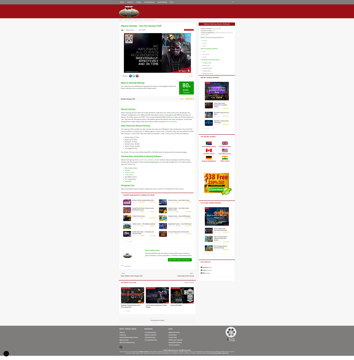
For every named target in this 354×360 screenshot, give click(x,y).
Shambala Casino (207, 68)
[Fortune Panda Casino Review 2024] (163, 234)
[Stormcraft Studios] (182, 295)
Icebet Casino (206, 65)
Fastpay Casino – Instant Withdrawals (179, 216)
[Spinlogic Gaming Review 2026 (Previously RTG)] (132, 295)
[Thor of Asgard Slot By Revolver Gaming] (209, 248)
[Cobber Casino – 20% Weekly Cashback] (127, 226)
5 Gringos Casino (207, 63)
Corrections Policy (150, 337)
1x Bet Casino (129, 175)
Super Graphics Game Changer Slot (131, 276)
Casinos (129, 2)
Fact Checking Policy (151, 340)
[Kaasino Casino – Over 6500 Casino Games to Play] (163, 210)
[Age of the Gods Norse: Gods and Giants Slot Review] (209, 239)
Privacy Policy (173, 337)
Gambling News (149, 2)
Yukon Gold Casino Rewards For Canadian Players (220, 105)
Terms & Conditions (174, 345)
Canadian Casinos (208, 154)
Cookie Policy (172, 335)
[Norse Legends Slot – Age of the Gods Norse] (209, 231)
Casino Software (189, 29)
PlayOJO (127, 170)
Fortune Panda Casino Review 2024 (178, 232)
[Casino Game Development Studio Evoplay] (157, 295)
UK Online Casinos (225, 146)
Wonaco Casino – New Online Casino (179, 200)
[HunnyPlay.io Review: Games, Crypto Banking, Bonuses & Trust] (127, 210)
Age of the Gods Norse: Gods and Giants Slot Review (220, 238)
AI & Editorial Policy (150, 332)
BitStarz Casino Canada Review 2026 (143, 200)
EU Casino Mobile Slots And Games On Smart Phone (216, 90)
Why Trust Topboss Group (127, 342)
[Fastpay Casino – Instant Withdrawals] (163, 218)
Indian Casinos (225, 161)
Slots (171, 2)
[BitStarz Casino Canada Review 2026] (127, 202)
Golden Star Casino (208, 73)
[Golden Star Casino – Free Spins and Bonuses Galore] (127, 234)
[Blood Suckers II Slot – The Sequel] (217, 216)
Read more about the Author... (180, 260)
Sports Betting (162, 2)
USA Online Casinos (225, 154)
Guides (139, 2)
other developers (171, 121)
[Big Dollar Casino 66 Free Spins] (209, 115)
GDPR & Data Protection (176, 340)
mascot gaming (127, 266)
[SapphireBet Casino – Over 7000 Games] (163, 226)
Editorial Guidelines (150, 335)
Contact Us (123, 335)
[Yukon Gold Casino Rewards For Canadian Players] (209, 105)
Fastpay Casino (207, 71)
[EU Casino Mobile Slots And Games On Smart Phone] (217, 91)
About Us (122, 332)
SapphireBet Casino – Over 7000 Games (180, 224)
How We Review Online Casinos (129, 337)
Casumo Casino (130, 172)
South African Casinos (209, 146)
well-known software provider (149, 160)
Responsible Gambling (175, 342)
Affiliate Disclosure (174, 332)
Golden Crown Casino (138, 216)
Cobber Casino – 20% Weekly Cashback (143, 224)
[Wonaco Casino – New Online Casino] (163, 202)
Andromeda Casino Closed (185, 276)
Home (122, 2)
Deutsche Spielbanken (209, 161)
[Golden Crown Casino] (127, 218)
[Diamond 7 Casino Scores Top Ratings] (209, 123)
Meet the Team (124, 340)
